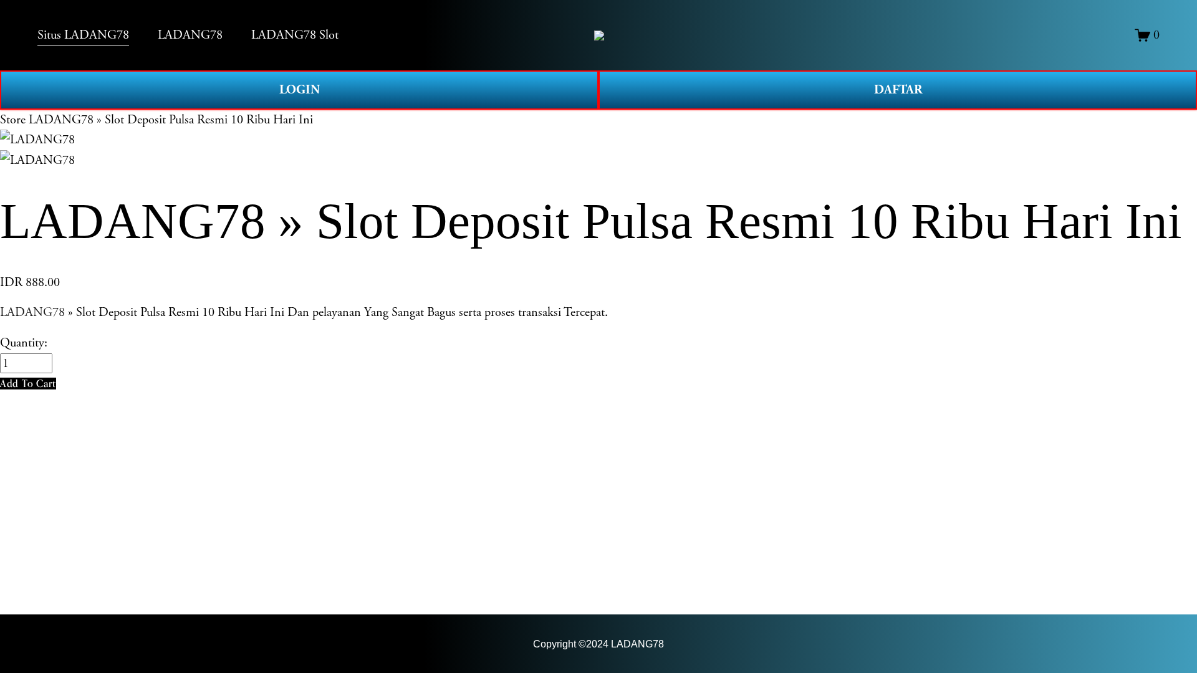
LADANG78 (32, 312)
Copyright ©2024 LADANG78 (598, 643)
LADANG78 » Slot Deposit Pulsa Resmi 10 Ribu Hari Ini (171, 120)
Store (13, 120)
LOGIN (299, 89)
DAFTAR (898, 89)
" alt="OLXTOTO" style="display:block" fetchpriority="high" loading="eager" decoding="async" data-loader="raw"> (599, 36)
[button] (28, 383)
